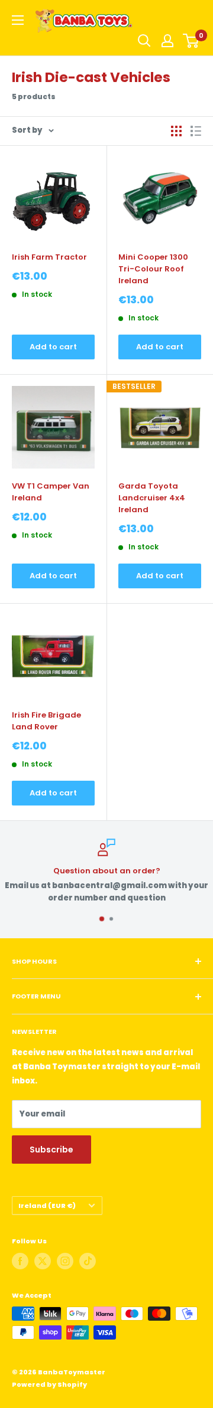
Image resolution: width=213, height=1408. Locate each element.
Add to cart (53, 346)
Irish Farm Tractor (49, 257)
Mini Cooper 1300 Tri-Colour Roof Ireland (153, 268)
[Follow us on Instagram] (65, 1261)
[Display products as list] (196, 131)
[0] (191, 41)
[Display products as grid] (176, 131)
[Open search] (144, 40)
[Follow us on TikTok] (87, 1261)
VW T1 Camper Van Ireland (50, 491)
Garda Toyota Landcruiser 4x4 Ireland (151, 497)
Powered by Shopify (49, 1384)
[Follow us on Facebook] (20, 1261)
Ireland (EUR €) (47, 1205)
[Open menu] (18, 20)
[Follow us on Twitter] (42, 1261)
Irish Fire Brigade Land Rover (46, 720)
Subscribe (51, 1149)
